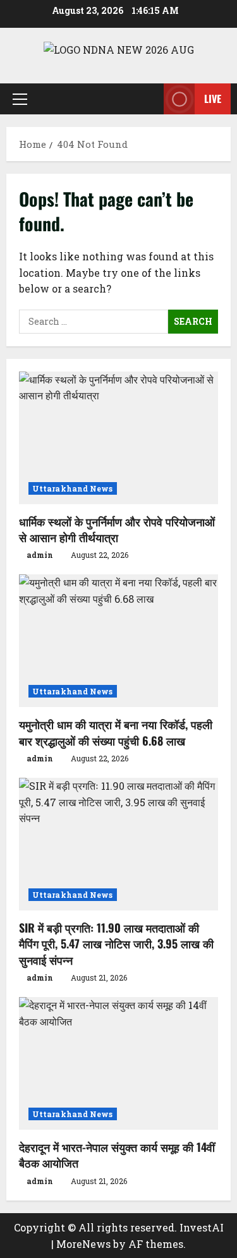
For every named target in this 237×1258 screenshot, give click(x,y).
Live (212, 98)
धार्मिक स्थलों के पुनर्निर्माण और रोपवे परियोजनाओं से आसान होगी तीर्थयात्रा (117, 529)
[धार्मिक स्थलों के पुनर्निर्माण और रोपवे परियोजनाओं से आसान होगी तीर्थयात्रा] (118, 438)
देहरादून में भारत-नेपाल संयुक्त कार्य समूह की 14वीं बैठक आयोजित (117, 1155)
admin (40, 555)
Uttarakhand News (72, 488)
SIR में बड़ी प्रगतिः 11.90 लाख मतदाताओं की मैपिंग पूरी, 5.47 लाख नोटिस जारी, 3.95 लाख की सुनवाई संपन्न (116, 943)
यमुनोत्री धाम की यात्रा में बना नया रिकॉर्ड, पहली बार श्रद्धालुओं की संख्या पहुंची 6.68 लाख (115, 732)
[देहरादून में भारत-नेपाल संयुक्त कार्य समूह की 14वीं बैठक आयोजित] (118, 1063)
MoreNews (83, 1243)
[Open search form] (148, 99)
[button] (19, 98)
